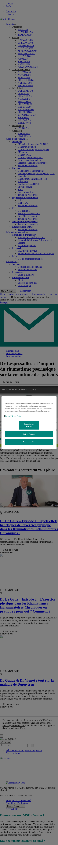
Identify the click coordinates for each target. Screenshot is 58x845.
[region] (29, 422)
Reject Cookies (29, 434)
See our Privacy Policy (13, 416)
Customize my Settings (29, 425)
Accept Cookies (29, 442)
